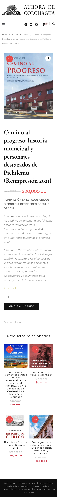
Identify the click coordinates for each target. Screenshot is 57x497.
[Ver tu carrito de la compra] (44, 24)
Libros (18, 322)
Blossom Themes (30, 489)
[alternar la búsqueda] (53, 24)
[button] (48, 58)
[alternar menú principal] (4, 24)
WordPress (28, 492)
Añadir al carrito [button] (16, 368)
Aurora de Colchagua (34, 483)
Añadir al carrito (21, 306)
